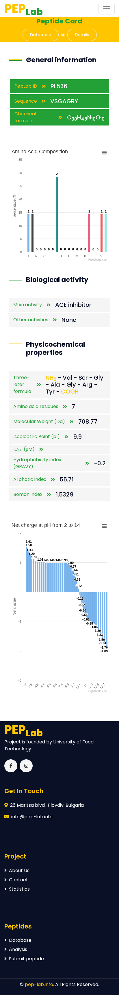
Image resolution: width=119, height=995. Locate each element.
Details (82, 35)
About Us (19, 870)
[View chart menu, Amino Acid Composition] (104, 152)
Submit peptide (26, 958)
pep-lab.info (39, 984)
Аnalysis (18, 949)
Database (40, 35)
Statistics (19, 889)
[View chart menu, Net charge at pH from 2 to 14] (104, 526)
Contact (18, 879)
